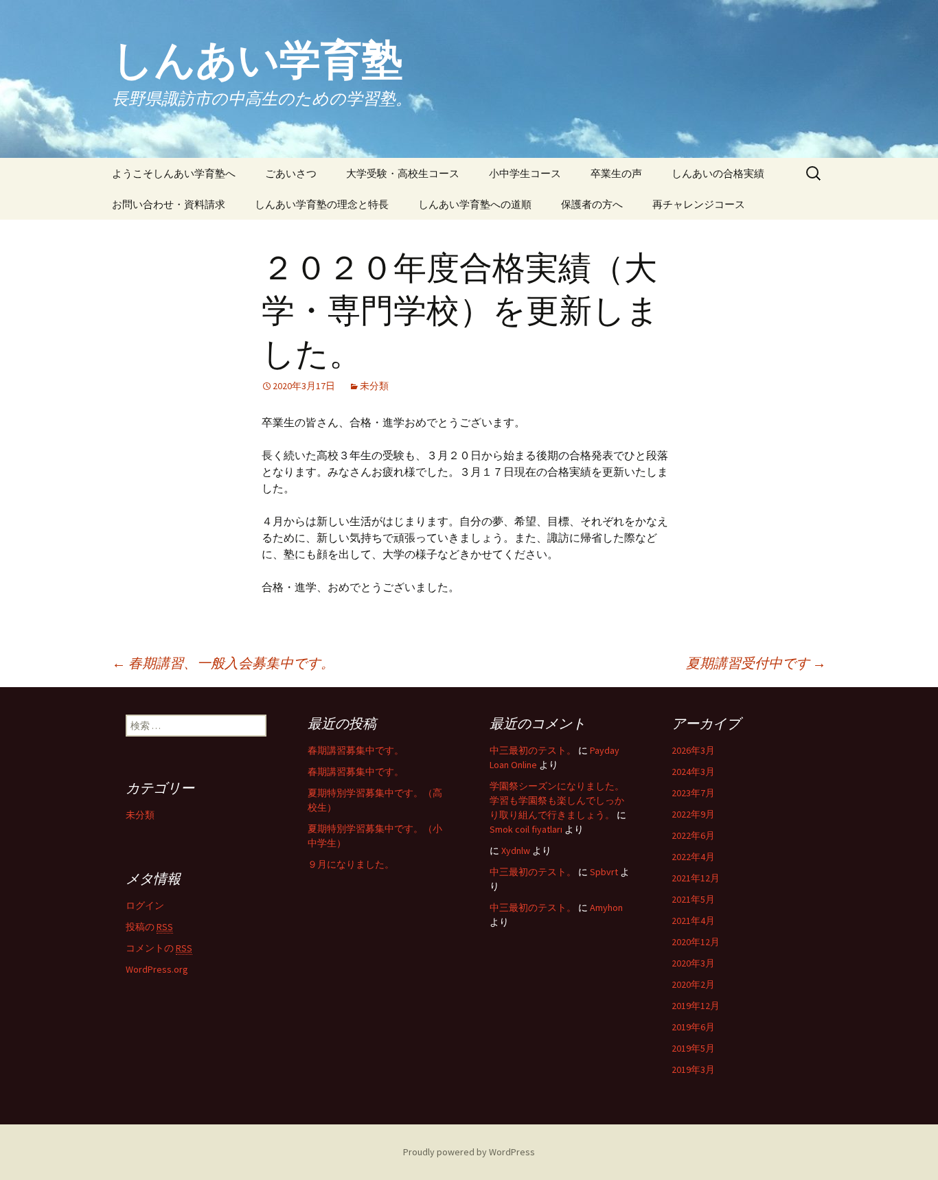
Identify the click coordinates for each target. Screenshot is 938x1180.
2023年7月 (693, 793)
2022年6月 (693, 835)
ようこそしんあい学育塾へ (174, 173)
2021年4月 (693, 920)
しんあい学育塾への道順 (474, 204)
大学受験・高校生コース (402, 173)
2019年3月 (693, 1069)
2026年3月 (693, 750)
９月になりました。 (351, 864)
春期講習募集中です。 (356, 750)
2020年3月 (693, 963)
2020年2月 (693, 984)
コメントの (159, 948)
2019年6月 (693, 1027)
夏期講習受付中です (756, 662)
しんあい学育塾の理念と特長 (322, 204)
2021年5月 (693, 899)
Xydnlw (515, 850)
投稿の (149, 927)
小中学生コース (525, 173)
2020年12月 (696, 942)
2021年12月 (696, 878)
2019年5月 (693, 1048)
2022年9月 (693, 814)
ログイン (145, 905)
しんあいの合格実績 (718, 173)
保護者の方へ (592, 204)
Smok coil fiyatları (526, 829)
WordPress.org (157, 969)
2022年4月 (693, 857)
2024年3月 (693, 771)
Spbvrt (604, 872)
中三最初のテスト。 (533, 750)
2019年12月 (696, 1005)
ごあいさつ (291, 173)
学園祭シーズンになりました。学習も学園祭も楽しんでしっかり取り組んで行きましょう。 (557, 800)
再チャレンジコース (698, 204)
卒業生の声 (616, 173)
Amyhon (606, 907)
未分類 (374, 386)
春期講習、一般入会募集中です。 (223, 662)
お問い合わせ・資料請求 (168, 204)
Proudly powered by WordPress (469, 1152)
